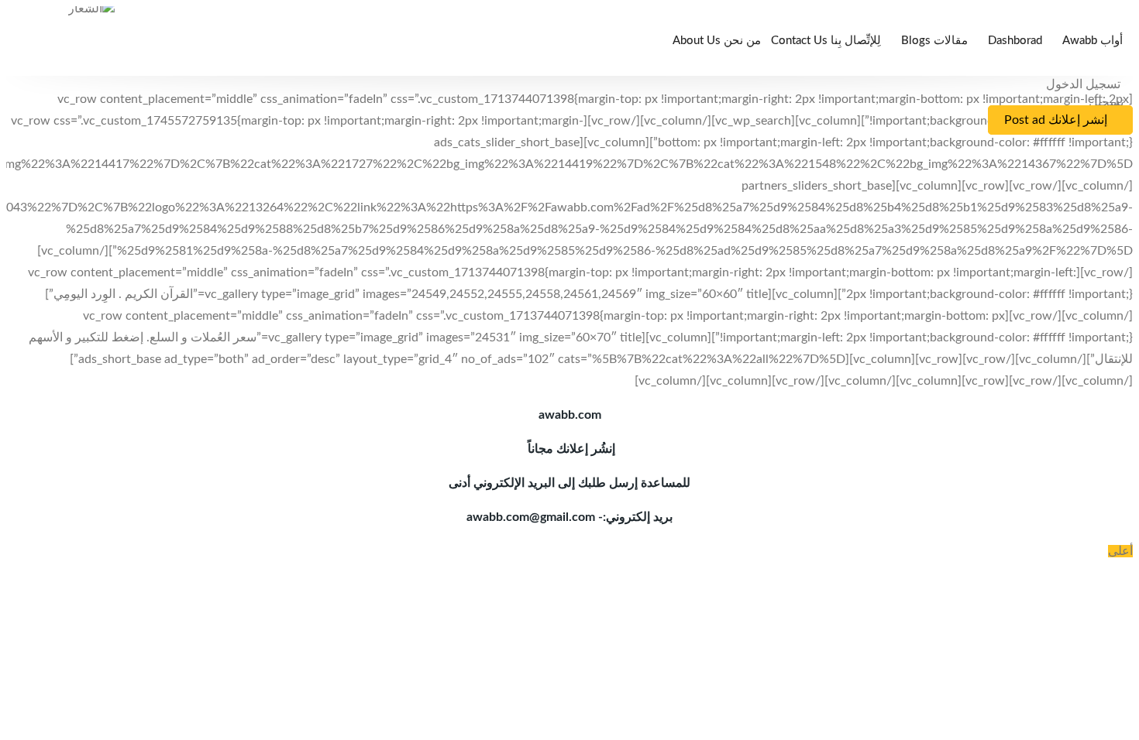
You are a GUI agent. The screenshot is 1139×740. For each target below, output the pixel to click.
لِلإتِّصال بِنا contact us (826, 40)
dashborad (1015, 40)
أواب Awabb (1092, 40)
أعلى (1120, 551)
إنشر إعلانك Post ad (1055, 120)
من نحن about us (717, 40)
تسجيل (1106, 102)
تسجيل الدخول (1085, 84)
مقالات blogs (934, 40)
